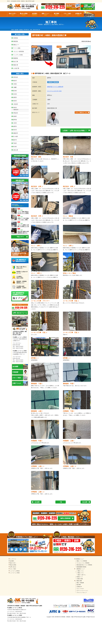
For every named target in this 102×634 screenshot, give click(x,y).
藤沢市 (15, 140)
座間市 (15, 97)
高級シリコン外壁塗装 (82, 561)
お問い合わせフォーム (20, 313)
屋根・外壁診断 (80, 582)
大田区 (15, 84)
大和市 (15, 123)
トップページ (13, 559)
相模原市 (15, 133)
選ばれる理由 (23, 14)
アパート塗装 (16, 48)
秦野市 (15, 126)
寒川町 (15, 146)
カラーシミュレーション (82, 590)
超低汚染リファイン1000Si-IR (55, 86)
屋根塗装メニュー (81, 568)
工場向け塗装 (80, 578)
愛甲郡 (15, 119)
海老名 (15, 107)
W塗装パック (80, 576)
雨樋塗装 (15, 58)
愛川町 (15, 90)
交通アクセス (17, 383)
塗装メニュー (45, 14)
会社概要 (15, 366)
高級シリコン (81, 570)
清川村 (15, 94)
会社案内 (34, 14)
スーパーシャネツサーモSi (54, 91)
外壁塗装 (50, 82)
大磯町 (15, 87)
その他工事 (16, 68)
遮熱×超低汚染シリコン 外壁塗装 (84, 564)
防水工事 (15, 61)
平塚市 (15, 143)
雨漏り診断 (79, 580)
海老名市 (16, 109)
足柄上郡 (15, 150)
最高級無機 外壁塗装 (81, 566)
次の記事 (37, 502)
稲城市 (15, 116)
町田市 (15, 100)
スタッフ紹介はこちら (81, 112)
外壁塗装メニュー (80, 559)
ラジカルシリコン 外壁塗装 (83, 563)
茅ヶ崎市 (15, 136)
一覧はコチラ (20, 236)
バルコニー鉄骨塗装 (18, 51)
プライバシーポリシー (82, 592)
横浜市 (15, 80)
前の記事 (84, 502)
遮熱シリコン (81, 572)
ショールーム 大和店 (15, 572)
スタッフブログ (80, 588)
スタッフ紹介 (67, 14)
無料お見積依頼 (65, 518)
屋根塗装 (56, 82)
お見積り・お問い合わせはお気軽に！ (75, 130)
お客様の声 (78, 14)
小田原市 (15, 104)
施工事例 (56, 14)
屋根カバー (16, 44)
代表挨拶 (15, 372)
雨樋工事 (15, 65)
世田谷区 (15, 77)
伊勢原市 (15, 113)
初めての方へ (12, 14)
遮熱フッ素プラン (82, 574)
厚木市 (15, 129)
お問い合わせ (13, 566)
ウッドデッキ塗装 (18, 54)
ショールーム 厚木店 (15, 570)
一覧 (60, 502)
